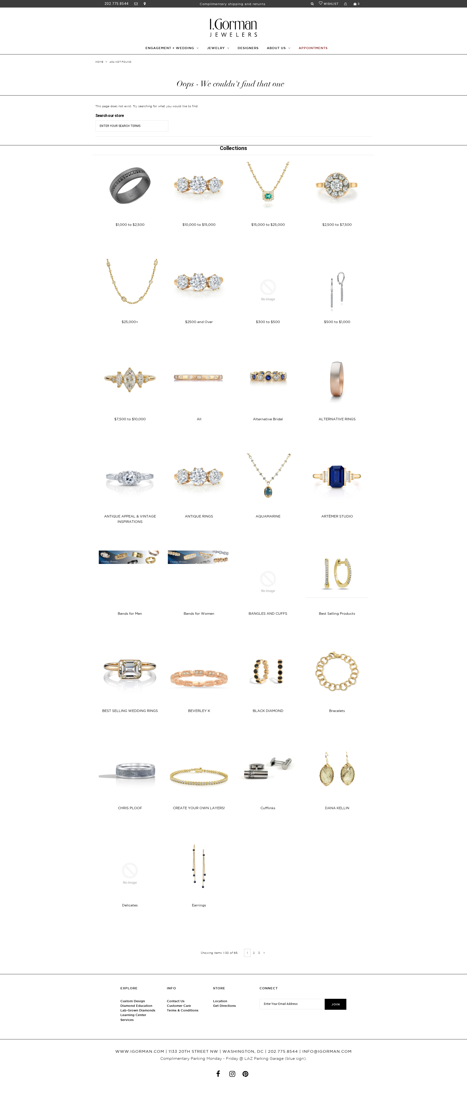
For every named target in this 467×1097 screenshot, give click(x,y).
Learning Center (133, 1015)
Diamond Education (136, 1006)
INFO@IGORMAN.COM (327, 1051)
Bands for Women (199, 613)
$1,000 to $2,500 (130, 225)
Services (127, 1020)
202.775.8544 (116, 4)
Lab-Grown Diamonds (137, 1010)
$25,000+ (130, 322)
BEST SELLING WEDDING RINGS (130, 711)
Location (220, 1001)
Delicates (130, 905)
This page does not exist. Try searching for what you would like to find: (146, 106)
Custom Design (132, 1001)
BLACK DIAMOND (268, 711)
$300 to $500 (268, 322)
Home (99, 62)
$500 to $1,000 (337, 322)
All (199, 419)
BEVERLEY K (199, 711)
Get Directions (224, 1006)
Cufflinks (267, 808)
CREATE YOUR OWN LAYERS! (199, 808)
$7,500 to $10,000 (130, 419)
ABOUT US (276, 48)
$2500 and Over (199, 322)
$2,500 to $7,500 (337, 225)
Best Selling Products (337, 613)
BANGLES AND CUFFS (268, 613)
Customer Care (179, 1006)
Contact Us (176, 1001)
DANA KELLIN (337, 808)
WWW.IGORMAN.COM (139, 1051)
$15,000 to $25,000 (268, 225)
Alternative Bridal (268, 419)
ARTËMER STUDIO (337, 516)
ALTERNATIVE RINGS (337, 419)
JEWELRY (216, 48)
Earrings (199, 905)
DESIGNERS (248, 48)
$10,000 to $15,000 (199, 225)
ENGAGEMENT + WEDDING (169, 48)
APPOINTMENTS (313, 48)
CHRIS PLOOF (130, 808)
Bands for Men (130, 613)
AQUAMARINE (268, 516)
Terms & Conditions (182, 1010)
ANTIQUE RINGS (199, 516)
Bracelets (337, 711)
